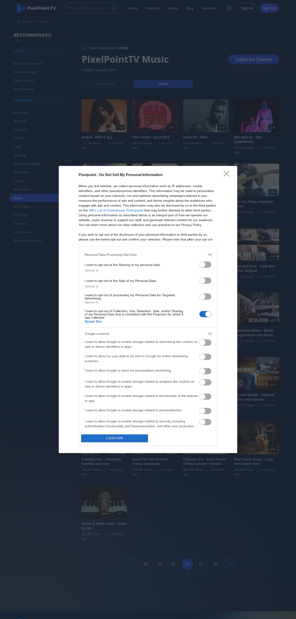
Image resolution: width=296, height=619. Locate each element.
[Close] (228, 175)
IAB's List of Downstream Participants (116, 210)
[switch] (205, 265)
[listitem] (148, 254)
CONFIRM (114, 438)
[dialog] (148, 309)
